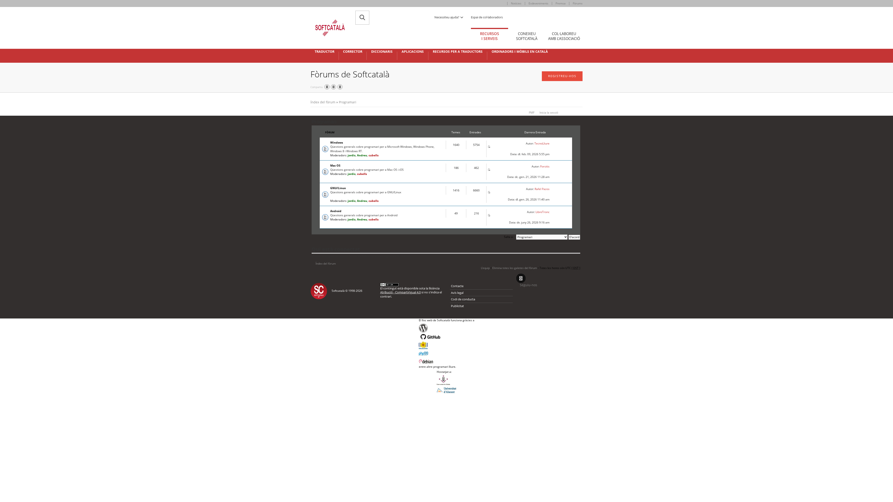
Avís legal (457, 293)
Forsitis (545, 166)
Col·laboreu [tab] (564, 36)
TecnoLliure (542, 143)
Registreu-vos (562, 76)
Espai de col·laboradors (487, 17)
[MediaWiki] (446, 345)
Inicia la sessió (549, 113)
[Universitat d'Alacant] (446, 390)
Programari (347, 102)
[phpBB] (446, 353)
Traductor (324, 51)
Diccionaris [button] (382, 51)
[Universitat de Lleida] (446, 380)
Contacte (457, 286)
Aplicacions (413, 51)
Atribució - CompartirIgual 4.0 (400, 292)
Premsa (561, 3)
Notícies (516, 3)
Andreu (362, 155)
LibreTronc (543, 212)
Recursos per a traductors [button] (458, 51)
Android (335, 211)
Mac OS (335, 165)
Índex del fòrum (322, 102)
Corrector (352, 51)
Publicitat (457, 306)
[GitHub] (446, 336)
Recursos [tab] (489, 36)
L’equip (485, 268)
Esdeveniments (538, 3)
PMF (531, 113)
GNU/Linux (338, 188)
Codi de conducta (463, 299)
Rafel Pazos (542, 189)
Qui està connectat (336, 249)
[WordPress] (446, 328)
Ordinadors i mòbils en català (520, 51)
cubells (374, 155)
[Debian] (446, 361)
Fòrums (578, 3)
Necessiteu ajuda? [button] (447, 17)
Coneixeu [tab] (526, 36)
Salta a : (509, 237)
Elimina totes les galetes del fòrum (514, 268)
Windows (336, 142)
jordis (352, 155)
